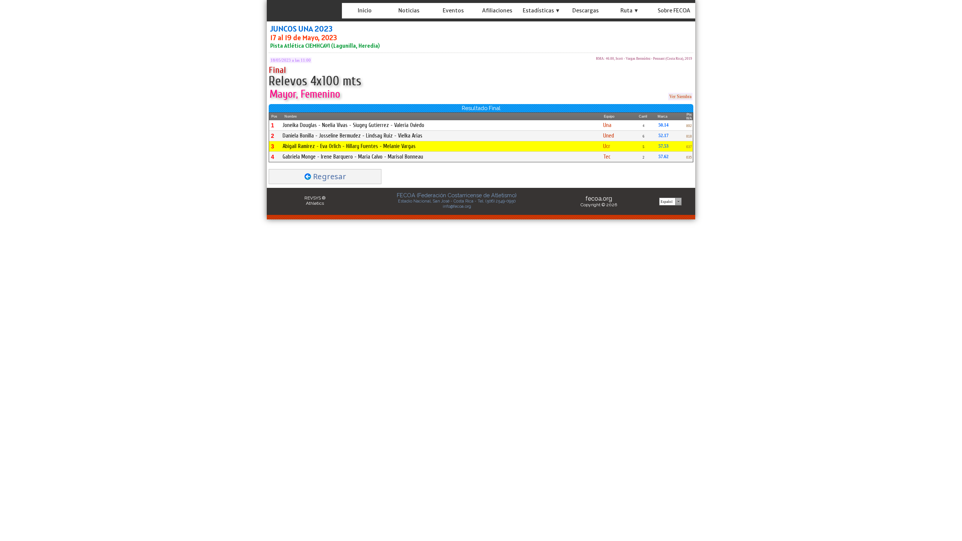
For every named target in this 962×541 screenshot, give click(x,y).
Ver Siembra (680, 96)
